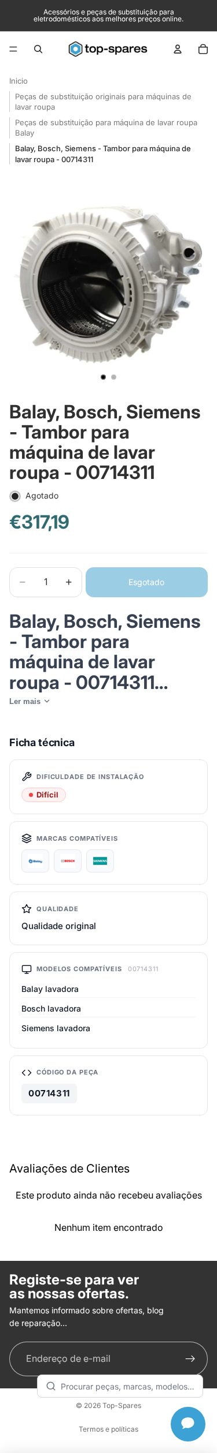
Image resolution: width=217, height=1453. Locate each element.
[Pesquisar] (38, 49)
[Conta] (177, 49)
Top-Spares (121, 1405)
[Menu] (13, 49)
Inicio (18, 80)
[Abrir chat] (188, 1424)
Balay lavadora (50, 989)
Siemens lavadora (55, 1028)
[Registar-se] (190, 1359)
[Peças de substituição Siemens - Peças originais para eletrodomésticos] (100, 860)
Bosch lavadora (51, 1008)
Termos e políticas (108, 1429)
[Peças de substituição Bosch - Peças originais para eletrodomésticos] (68, 860)
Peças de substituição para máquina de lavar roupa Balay (106, 127)
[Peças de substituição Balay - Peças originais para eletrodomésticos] (35, 860)
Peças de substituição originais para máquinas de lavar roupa (103, 101)
